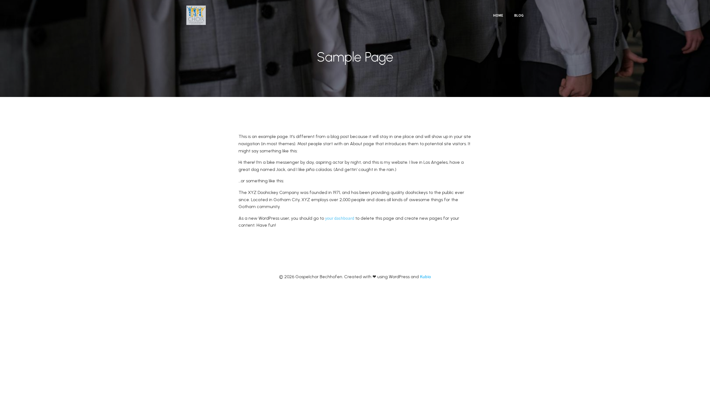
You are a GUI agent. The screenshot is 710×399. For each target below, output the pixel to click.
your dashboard (339, 218)
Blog (519, 15)
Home (498, 15)
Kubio (425, 276)
